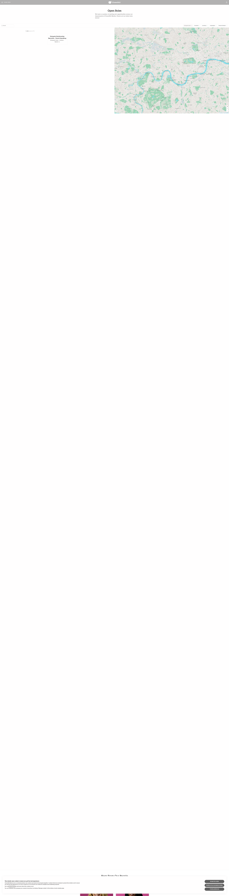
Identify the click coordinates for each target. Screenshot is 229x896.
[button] (226, 2)
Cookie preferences (214, 889)
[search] (7, 26)
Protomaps (221, 112)
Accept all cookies (214, 881)
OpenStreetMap (226, 112)
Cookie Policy (12, 886)
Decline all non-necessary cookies (214, 885)
